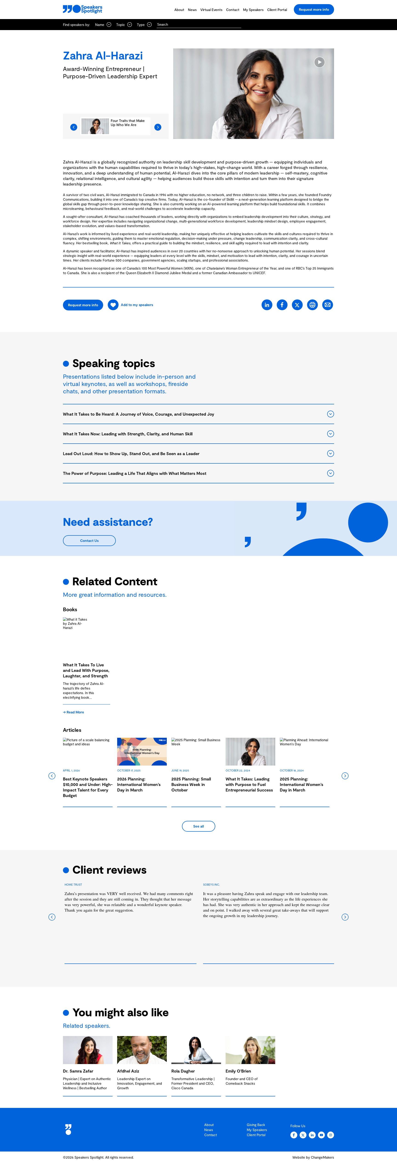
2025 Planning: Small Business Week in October (191, 784)
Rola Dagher (183, 1070)
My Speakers (253, 10)
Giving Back (256, 1125)
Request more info (314, 9)
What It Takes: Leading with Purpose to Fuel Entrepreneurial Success (249, 784)
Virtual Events (211, 10)
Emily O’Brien (238, 1070)
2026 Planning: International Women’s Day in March (139, 784)
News (192, 10)
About (179, 10)
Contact (232, 10)
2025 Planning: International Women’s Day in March (301, 784)
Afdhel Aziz (128, 1070)
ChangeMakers (322, 1157)
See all (198, 826)
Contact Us (89, 540)
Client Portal (277, 10)
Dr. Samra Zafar (78, 1070)
